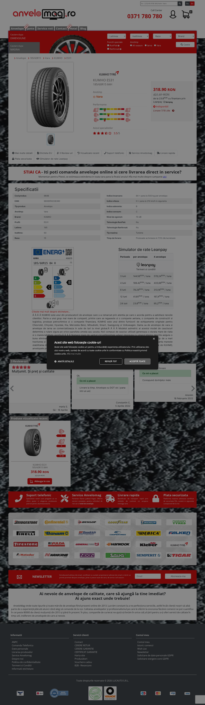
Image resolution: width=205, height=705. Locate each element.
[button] (64, 361)
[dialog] (102, 352)
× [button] (154, 339)
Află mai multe (74, 353)
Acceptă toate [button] (137, 361)
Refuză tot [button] (111, 361)
